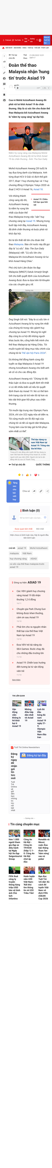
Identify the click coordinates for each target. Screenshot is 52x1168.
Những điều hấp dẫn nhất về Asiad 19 (29, 715)
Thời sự (30, 48)
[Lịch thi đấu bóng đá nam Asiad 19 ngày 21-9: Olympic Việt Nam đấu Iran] (41, 703)
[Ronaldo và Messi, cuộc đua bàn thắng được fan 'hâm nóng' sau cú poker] (44, 833)
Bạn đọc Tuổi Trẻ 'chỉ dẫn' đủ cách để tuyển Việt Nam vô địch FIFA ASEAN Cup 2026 (43, 887)
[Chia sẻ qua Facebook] (34, 491)
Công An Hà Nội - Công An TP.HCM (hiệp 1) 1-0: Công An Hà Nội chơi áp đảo (29, 850)
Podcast (8, 40)
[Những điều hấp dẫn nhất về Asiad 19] (29, 703)
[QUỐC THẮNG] (11, 87)
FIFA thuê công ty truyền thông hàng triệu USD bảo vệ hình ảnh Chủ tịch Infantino (14, 887)
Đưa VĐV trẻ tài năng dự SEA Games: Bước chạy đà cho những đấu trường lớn (30, 649)
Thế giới (37, 48)
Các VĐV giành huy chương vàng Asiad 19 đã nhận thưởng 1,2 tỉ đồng (31, 595)
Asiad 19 (30, 221)
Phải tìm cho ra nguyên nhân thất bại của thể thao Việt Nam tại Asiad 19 (31, 631)
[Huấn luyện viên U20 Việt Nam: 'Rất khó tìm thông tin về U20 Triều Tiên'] (29, 870)
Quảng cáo (32, 40)
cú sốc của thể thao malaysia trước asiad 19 (27, 565)
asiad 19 (22, 548)
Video (24, 48)
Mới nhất (9, 48)
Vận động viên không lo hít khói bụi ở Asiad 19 (16, 717)
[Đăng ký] (34, 756)
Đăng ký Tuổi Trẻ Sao (47, 40)
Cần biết (26, 40)
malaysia (14, 553)
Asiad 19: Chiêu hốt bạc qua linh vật (40, 202)
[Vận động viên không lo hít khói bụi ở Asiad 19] (16, 703)
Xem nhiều (17, 48)
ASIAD (34, 558)
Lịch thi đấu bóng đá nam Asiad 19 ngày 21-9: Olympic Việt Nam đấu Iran (41, 723)
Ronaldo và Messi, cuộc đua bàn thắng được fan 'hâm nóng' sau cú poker (44, 849)
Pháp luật (45, 48)
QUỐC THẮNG (43, 464)
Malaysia (18, 244)
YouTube (18, 40)
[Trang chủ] (3, 48)
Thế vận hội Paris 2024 (33, 353)
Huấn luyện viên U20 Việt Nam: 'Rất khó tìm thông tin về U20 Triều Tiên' (29, 884)
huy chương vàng (18, 558)
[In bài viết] (4, 100)
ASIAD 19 (34, 582)
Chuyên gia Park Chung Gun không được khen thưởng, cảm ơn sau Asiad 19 (31, 613)
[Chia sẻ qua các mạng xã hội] (47, 491)
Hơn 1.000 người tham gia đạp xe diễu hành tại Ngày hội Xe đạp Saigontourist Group (14, 849)
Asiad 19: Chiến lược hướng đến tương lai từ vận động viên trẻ (31, 667)
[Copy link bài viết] (41, 491)
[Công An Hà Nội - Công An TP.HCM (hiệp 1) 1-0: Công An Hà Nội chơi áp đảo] (29, 833)
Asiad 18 (38, 189)
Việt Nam (27, 553)
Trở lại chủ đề (13, 56)
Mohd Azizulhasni (38, 548)
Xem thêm (16, 680)
